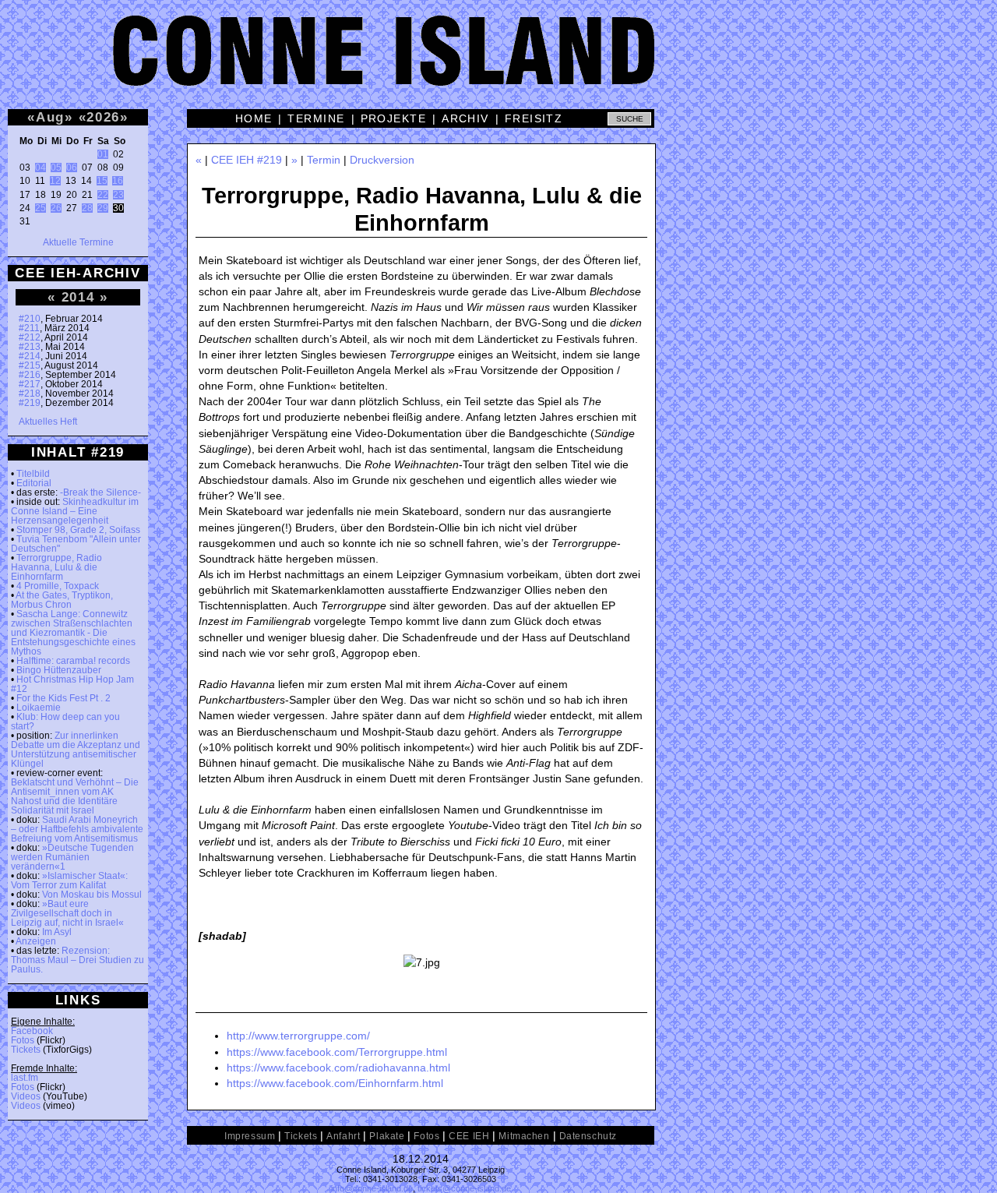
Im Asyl (57, 932)
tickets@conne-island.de (464, 1188)
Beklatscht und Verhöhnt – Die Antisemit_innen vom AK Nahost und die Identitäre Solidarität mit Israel (75, 796)
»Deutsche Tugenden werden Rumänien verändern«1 (72, 857)
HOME (254, 118)
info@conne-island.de (372, 1188)
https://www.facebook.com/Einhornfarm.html (335, 1083)
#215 (30, 365)
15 (102, 180)
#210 (30, 318)
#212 (30, 337)
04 (40, 167)
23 (118, 194)
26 (56, 208)
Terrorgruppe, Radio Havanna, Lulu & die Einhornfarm (56, 567)
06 (71, 167)
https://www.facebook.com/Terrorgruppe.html (337, 1052)
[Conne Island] (498, 62)
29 (102, 208)
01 (102, 154)
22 (102, 194)
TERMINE (315, 118)
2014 (78, 297)
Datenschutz (588, 1136)
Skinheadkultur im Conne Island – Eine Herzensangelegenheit (75, 511)
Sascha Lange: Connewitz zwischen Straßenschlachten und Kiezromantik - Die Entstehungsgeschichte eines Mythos (73, 632)
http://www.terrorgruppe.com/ (298, 1035)
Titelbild (33, 473)
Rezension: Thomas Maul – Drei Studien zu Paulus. (77, 960)
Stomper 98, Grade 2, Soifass (78, 530)
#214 (30, 356)
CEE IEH (469, 1136)
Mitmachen (523, 1136)
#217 (30, 384)
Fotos (22, 1040)
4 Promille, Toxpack (57, 586)
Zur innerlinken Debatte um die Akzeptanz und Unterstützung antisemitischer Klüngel (75, 749)
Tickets (26, 1049)
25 (40, 208)
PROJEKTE (394, 118)
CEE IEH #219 (246, 160)
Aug (50, 117)
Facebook (32, 1031)
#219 (30, 403)
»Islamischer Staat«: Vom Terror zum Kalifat (69, 880)
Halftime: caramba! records (73, 660)
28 (87, 208)
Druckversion (382, 160)
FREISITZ (534, 118)
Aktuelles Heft (48, 421)
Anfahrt (343, 1136)
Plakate (386, 1136)
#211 (29, 328)
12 (55, 180)
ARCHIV (465, 118)
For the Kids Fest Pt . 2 (63, 698)
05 (56, 167)
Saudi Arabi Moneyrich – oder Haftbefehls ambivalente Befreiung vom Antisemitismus (77, 829)
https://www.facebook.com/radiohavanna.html (338, 1067)
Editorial (33, 483)
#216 (30, 374)
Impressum (249, 1136)
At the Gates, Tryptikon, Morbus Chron (62, 600)
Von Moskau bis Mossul (92, 894)
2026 (103, 117)
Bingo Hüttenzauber (58, 670)
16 (117, 180)
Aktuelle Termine (78, 242)
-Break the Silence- (100, 492)
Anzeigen (36, 941)
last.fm (24, 1077)
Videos (26, 1096)
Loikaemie (38, 707)
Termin (323, 160)
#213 (30, 346)
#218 (30, 393)
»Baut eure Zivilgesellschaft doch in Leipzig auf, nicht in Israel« (67, 913)
